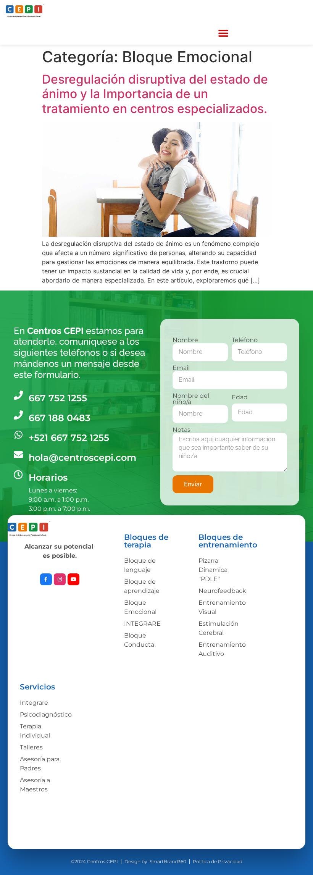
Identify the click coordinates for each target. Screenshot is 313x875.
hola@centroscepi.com (82, 457)
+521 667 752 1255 (69, 437)
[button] (223, 33)
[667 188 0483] (18, 415)
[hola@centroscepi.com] (18, 454)
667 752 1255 (58, 398)
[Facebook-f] (46, 579)
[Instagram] (60, 579)
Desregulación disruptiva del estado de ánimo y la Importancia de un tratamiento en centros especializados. (155, 94)
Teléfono (245, 340)
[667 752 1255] (18, 395)
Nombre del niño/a (191, 399)
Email (181, 368)
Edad (240, 397)
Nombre (185, 340)
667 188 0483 (59, 417)
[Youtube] (73, 579)
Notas (181, 430)
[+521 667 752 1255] (18, 434)
